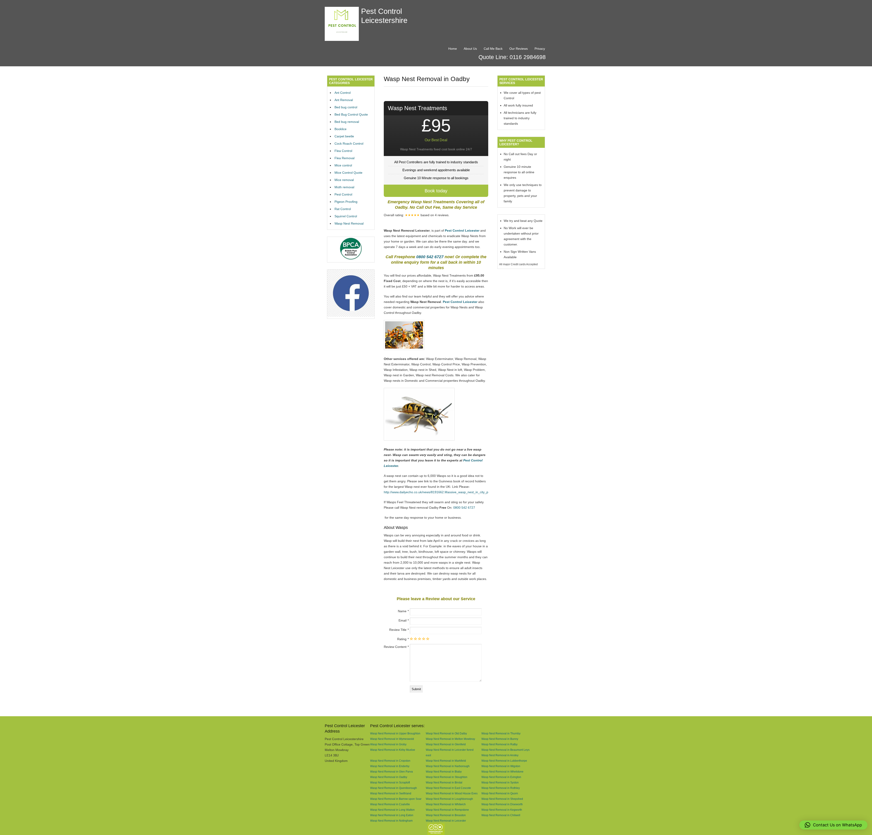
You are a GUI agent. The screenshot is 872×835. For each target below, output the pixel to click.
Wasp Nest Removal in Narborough (448, 766)
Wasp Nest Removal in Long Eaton (391, 815)
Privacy (540, 48)
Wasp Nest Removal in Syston (500, 782)
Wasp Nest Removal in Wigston (500, 766)
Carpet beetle (344, 136)
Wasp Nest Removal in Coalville (390, 804)
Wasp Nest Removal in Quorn (499, 793)
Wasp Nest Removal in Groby (388, 744)
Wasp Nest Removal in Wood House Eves (452, 793)
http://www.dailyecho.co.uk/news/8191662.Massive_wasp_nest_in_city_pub (438, 492)
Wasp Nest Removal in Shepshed (502, 798)
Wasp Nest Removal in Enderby (389, 766)
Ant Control (342, 92)
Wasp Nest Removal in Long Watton (392, 809)
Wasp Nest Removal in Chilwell (500, 815)
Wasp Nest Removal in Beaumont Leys (505, 749)
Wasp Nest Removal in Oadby (388, 777)
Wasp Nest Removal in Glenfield (446, 744)
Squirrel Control (345, 216)
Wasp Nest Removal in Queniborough (393, 787)
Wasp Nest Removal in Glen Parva (391, 771)
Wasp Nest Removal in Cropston (390, 760)
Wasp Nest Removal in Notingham (391, 820)
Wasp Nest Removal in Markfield (446, 760)
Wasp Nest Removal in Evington (501, 777)
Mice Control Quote (348, 172)
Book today (436, 190)
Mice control (343, 165)
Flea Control (343, 151)
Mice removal (344, 180)
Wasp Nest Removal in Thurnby (500, 733)
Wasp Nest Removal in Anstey (499, 755)
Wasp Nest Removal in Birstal (444, 782)
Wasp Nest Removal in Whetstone (502, 771)
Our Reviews (518, 48)
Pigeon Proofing (345, 201)
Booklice (340, 129)
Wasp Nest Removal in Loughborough (449, 798)
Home (452, 48)
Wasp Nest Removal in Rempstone (447, 809)
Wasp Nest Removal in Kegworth (501, 809)
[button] (833, 825)
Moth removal (344, 187)
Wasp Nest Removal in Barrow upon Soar (395, 798)
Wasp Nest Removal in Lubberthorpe (504, 760)
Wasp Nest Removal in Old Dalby (446, 733)
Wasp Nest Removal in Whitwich (446, 804)
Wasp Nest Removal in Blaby (444, 771)
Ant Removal (343, 100)
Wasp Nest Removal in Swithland (390, 793)
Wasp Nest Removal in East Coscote (448, 787)
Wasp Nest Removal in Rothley (500, 787)
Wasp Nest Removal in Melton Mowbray (450, 738)
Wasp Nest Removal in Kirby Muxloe (392, 749)
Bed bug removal (346, 122)
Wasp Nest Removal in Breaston (446, 815)
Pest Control (343, 194)
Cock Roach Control (348, 143)
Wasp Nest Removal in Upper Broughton (395, 733)
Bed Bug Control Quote (351, 114)
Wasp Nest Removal (349, 223)
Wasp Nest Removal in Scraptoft (390, 782)
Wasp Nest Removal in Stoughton (446, 777)
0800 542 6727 (429, 257)
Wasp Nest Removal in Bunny (499, 738)
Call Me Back (493, 48)
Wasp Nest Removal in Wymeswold (392, 738)
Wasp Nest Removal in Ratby (499, 744)
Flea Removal (344, 158)
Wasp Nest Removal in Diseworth (502, 804)
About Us (470, 48)
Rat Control (342, 209)
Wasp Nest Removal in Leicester (446, 820)
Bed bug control (345, 107)
